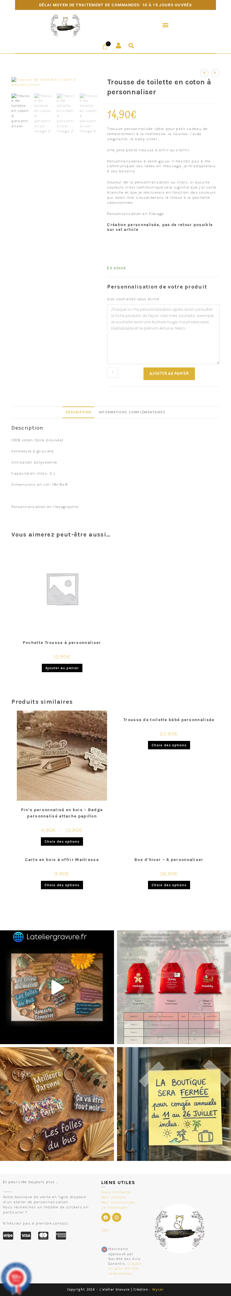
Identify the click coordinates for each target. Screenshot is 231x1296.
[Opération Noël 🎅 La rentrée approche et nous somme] (174, 987)
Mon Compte (113, 1197)
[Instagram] (116, 1217)
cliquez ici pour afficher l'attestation (124, 1268)
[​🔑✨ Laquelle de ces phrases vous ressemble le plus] (57, 1104)
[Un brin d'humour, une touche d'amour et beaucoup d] (57, 987)
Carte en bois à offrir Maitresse (62, 859)
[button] (166, 25)
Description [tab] (78, 412)
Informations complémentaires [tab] (132, 412)
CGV (105, 1230)
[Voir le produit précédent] (204, 73)
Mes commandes (118, 1202)
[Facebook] (105, 1217)
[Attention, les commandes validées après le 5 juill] (174, 1104)
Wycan (158, 1289)
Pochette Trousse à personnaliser (62, 642)
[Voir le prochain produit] (215, 73)
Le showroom (114, 1207)
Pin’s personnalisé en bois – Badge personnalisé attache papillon (62, 813)
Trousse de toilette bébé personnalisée (168, 719)
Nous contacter (116, 1192)
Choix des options (62, 841)
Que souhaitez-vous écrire (133, 299)
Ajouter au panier (169, 373)
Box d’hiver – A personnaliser (169, 859)
